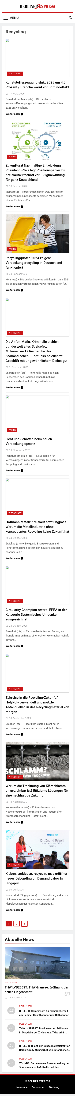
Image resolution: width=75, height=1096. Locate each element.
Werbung (54, 1087)
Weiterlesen (13, 113)
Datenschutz (39, 1087)
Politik (12, 156)
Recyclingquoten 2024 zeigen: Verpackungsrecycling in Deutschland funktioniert (34, 263)
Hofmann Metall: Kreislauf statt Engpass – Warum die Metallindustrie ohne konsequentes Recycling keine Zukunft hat (37, 527)
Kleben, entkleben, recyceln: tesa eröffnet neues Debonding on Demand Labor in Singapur (36, 878)
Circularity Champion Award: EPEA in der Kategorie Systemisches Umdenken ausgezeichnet (36, 614)
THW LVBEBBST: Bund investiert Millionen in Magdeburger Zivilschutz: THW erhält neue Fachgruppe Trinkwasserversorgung (43, 1032)
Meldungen (11, 982)
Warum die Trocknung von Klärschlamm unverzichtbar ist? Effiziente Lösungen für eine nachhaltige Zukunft (37, 790)
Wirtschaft (15, 73)
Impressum (22, 1087)
